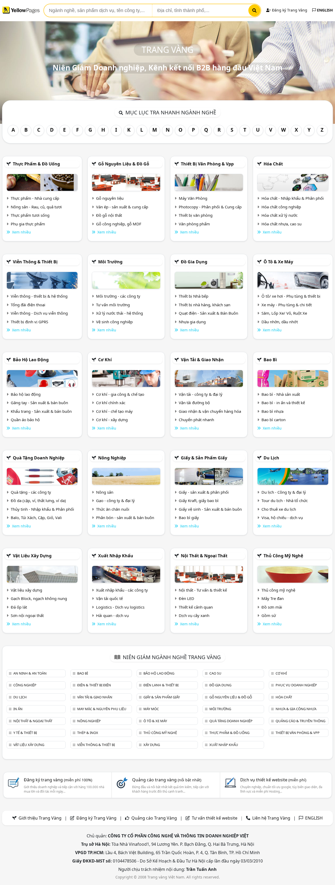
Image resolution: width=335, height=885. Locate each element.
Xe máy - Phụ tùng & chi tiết (286, 304)
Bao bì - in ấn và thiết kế (283, 402)
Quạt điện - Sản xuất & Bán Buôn (208, 313)
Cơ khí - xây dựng (112, 419)
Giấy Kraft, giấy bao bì (199, 500)
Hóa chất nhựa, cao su (281, 223)
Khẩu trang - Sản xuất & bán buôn (41, 411)
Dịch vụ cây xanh (194, 615)
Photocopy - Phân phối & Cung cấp (210, 206)
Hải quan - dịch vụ (112, 615)
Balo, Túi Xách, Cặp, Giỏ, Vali (36, 517)
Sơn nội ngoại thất (27, 615)
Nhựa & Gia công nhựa (296, 708)
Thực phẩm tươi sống (30, 215)
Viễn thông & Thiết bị (35, 262)
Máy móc (151, 708)
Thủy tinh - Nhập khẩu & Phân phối (42, 509)
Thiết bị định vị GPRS (29, 321)
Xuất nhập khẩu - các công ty (122, 590)
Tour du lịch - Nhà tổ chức (284, 500)
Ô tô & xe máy (278, 262)
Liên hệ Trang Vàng (271, 818)
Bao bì (270, 360)
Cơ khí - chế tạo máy (114, 411)
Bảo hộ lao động (31, 360)
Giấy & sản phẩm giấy (204, 458)
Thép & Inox (87, 732)
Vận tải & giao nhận (202, 360)
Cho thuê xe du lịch (278, 509)
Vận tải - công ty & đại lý (200, 394)
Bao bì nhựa (272, 411)
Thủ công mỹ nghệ (283, 556)
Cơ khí (105, 360)
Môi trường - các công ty (118, 296)
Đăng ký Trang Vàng (289, 10)
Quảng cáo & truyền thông (300, 721)
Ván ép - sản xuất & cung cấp (122, 206)
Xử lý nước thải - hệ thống (119, 313)
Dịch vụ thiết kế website (273, 780)
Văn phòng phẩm (194, 223)
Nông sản (104, 492)
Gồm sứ (268, 615)
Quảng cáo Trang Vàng (154, 818)
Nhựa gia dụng (192, 321)
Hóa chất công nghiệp (281, 206)
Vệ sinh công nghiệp (114, 321)
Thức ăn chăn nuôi (112, 509)
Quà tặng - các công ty (31, 492)
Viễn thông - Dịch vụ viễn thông (39, 313)
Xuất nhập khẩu (115, 556)
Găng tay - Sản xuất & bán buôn (39, 402)
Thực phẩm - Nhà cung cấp (35, 198)
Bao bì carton (273, 419)
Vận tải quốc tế (109, 598)
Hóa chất (273, 164)
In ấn (18, 708)
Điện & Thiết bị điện (94, 685)
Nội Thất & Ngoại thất (204, 556)
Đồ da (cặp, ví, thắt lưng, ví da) (38, 500)
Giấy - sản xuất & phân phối (204, 492)
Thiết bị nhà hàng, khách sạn (204, 304)
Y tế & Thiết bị (25, 732)
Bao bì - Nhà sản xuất (280, 394)
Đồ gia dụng (194, 262)
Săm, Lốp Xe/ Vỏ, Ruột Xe (284, 313)
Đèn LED (186, 598)
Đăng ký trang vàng (58, 780)
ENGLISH (324, 10)
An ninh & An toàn (30, 673)
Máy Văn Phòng (193, 198)
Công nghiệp (24, 685)
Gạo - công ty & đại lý (115, 500)
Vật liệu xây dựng (32, 556)
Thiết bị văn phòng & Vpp (207, 164)
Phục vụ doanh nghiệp (296, 685)
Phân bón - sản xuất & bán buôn (125, 517)
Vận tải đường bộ (194, 402)
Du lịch (271, 458)
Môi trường (110, 262)
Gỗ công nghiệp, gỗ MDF (118, 223)
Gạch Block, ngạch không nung (39, 598)
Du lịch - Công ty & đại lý (283, 492)
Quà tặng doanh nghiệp (38, 458)
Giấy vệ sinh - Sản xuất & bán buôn (210, 509)
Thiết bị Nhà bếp (193, 296)
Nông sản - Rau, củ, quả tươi (36, 206)
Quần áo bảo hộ (25, 419)
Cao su (215, 673)
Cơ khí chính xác (110, 402)
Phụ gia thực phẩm (28, 223)
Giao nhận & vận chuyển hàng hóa (210, 411)
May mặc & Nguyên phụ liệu (101, 708)
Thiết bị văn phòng (196, 215)
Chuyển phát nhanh (196, 419)
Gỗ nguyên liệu (110, 198)
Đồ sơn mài (271, 607)
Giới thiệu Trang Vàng (40, 818)
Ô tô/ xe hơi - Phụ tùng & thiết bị (290, 296)
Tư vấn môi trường (113, 304)
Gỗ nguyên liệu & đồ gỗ (123, 164)
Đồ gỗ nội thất (109, 215)
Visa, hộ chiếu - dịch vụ (282, 517)
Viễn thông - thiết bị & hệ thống (39, 296)
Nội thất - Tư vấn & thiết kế (203, 590)
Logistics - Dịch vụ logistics (120, 607)
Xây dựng (151, 744)
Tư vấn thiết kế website (215, 818)
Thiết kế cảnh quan (196, 607)
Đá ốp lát (19, 607)
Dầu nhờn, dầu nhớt (279, 321)
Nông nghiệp (112, 458)
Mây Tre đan (272, 598)
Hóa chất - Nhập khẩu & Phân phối (292, 198)
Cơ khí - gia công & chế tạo (120, 394)
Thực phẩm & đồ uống (36, 164)
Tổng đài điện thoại (28, 304)
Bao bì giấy (189, 517)
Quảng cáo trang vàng (166, 780)
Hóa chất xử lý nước (279, 215)
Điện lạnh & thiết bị (160, 685)
